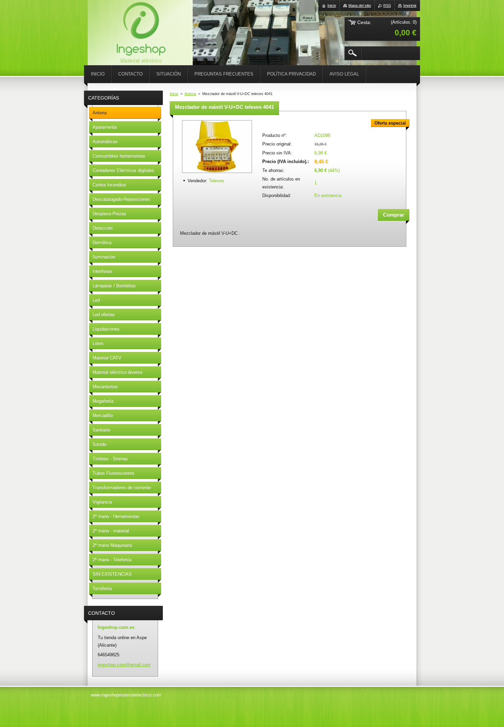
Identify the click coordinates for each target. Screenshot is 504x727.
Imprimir (410, 5)
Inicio (174, 94)
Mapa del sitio (359, 5)
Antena (190, 94)
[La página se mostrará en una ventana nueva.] (217, 173)
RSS (387, 5)
